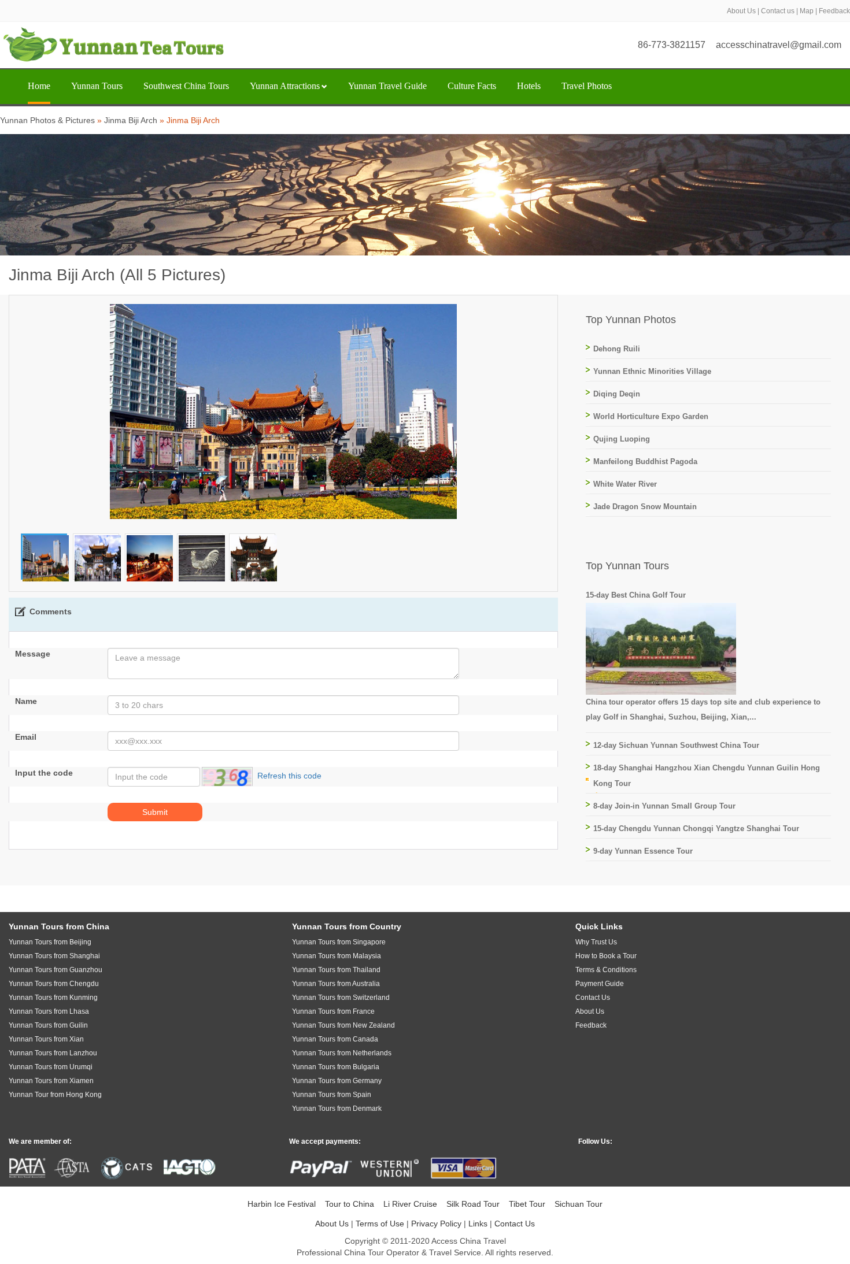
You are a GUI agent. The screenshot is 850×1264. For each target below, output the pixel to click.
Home (39, 86)
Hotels (529, 86)
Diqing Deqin (616, 394)
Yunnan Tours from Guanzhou (55, 970)
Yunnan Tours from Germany (337, 1081)
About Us (741, 11)
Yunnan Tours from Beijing (50, 942)
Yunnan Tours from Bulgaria (335, 1067)
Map (807, 11)
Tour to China (349, 1204)
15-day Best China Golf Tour (636, 595)
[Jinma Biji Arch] (46, 557)
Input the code (44, 772)
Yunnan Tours (97, 86)
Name (26, 701)
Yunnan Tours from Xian (46, 1039)
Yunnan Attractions (285, 86)
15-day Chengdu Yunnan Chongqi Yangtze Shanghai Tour (696, 828)
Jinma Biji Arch (130, 120)
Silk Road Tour (473, 1204)
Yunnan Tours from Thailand (336, 970)
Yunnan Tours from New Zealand (343, 1025)
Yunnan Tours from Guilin (48, 1025)
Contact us (777, 11)
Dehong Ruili (616, 348)
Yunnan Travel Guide (387, 86)
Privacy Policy (436, 1223)
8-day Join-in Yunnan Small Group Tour (664, 806)
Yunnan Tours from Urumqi (51, 1067)
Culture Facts (472, 86)
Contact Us (514, 1223)
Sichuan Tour (579, 1204)
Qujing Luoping (621, 439)
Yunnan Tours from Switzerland (341, 998)
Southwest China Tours (186, 86)
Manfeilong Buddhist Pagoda (645, 461)
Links (477, 1223)
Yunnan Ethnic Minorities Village (652, 371)
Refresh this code (289, 776)
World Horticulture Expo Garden (650, 416)
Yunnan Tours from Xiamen (51, 1081)
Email (25, 737)
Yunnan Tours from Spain (331, 1095)
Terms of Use (380, 1223)
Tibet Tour (527, 1204)
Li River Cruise (410, 1204)
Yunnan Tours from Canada (335, 1039)
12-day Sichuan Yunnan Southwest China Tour (676, 745)
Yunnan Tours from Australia (336, 984)
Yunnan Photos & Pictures (47, 120)
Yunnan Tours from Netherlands (341, 1053)
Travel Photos (586, 86)
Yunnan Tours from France (333, 1011)
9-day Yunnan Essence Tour (643, 851)
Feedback (834, 11)
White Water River (625, 484)
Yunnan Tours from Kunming (53, 998)
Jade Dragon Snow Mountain (645, 506)
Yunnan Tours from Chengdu (54, 984)
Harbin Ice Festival (281, 1204)
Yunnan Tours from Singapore (339, 942)
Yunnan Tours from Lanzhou (53, 1053)
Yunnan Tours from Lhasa (49, 1011)
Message (32, 653)
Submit (155, 812)
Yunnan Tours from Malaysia (336, 956)
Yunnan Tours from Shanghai (54, 956)
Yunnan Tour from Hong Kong (55, 1095)
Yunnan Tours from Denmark (337, 1108)
